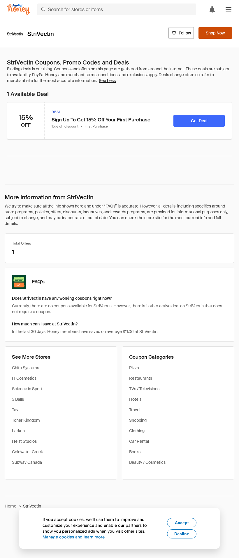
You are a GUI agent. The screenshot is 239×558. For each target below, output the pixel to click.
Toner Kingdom (26, 420)
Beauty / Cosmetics (147, 462)
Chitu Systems (25, 367)
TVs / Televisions (144, 388)
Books (134, 451)
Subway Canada (27, 462)
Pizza (134, 367)
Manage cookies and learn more (74, 536)
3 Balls (18, 399)
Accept (182, 522)
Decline (181, 533)
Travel (134, 409)
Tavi (15, 409)
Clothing (137, 430)
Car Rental (139, 441)
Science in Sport (27, 388)
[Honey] (18, 9)
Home (10, 506)
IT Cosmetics (24, 378)
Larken (18, 430)
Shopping (138, 420)
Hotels (135, 399)
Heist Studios (24, 441)
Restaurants (140, 378)
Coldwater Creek (27, 451)
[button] (228, 9)
